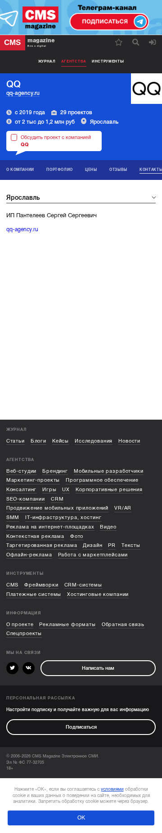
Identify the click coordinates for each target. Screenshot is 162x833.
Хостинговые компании (98, 594)
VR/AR (122, 508)
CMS (12, 585)
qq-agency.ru (23, 93)
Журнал (47, 61)
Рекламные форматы (67, 624)
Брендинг (55, 471)
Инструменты (108, 61)
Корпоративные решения (109, 490)
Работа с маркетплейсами (93, 555)
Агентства (73, 61)
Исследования (93, 441)
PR (112, 545)
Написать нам (98, 668)
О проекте (20, 624)
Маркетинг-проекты (33, 480)
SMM (13, 517)
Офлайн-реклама (29, 555)
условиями (112, 789)
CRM (57, 499)
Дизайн (92, 545)
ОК (81, 818)
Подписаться (81, 727)
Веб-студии (21, 471)
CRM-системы (83, 585)
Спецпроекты (24, 633)
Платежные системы (34, 594)
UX (66, 490)
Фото (76, 536)
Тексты (131, 545)
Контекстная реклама (35, 536)
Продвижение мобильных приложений (57, 508)
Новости (129, 441)
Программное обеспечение (102, 480)
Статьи (15, 441)
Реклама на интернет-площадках (50, 527)
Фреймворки (41, 585)
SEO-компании (25, 499)
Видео (108, 527)
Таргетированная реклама (41, 545)
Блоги (38, 441)
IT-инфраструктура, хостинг (63, 517)
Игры (49, 490)
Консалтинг (21, 490)
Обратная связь (123, 624)
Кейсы (60, 441)
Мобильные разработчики (109, 471)
